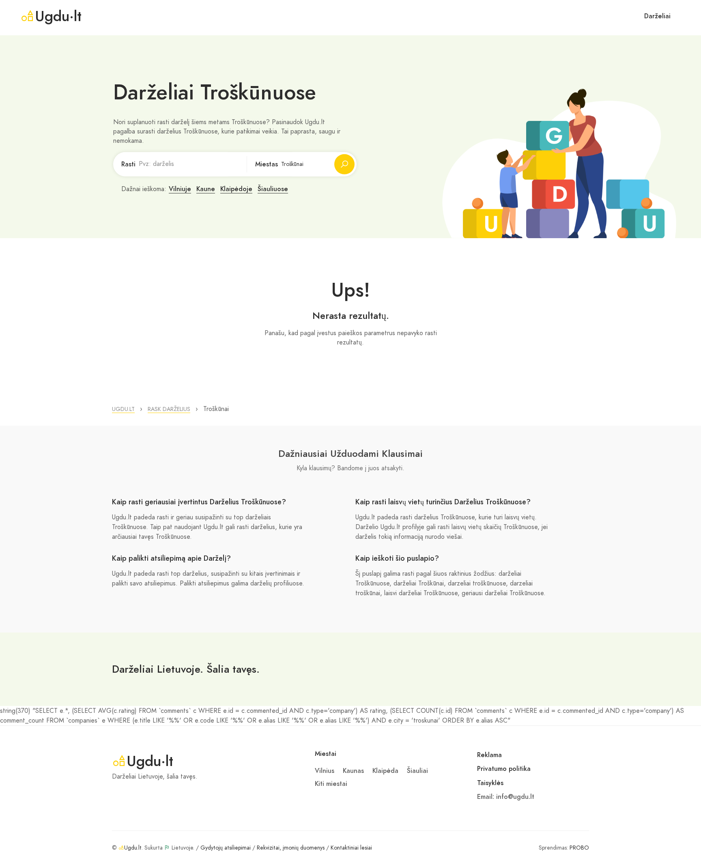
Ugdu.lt (133, 848)
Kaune (205, 189)
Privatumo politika (504, 768)
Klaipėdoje (236, 189)
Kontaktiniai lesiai (351, 848)
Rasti (128, 164)
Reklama (489, 755)
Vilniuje (180, 189)
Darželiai (657, 16)
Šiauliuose (273, 189)
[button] (123, 409)
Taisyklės (490, 783)
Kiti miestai (331, 783)
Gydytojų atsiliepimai (225, 848)
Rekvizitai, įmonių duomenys (291, 848)
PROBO (579, 848)
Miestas (266, 164)
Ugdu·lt (58, 16)
